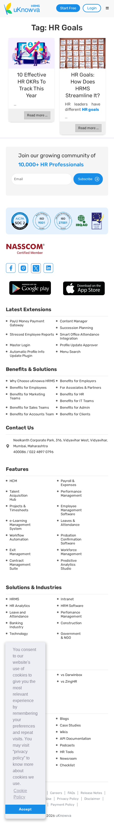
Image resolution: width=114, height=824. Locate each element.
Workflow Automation (19, 537)
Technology (19, 634)
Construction (71, 623)
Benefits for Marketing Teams (27, 396)
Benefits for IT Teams (77, 401)
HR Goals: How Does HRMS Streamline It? (82, 85)
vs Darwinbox (71, 675)
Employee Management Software (71, 510)
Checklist (67, 765)
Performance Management (71, 493)
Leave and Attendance (19, 614)
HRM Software (72, 606)
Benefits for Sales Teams (29, 407)
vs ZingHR (69, 681)
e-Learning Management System (20, 525)
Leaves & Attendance (70, 523)
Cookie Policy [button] (20, 793)
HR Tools (67, 752)
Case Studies (70, 725)
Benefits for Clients (75, 414)
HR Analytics (20, 606)
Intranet (67, 599)
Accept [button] (25, 809)
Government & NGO (71, 636)
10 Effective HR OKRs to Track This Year (31, 85)
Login (92, 8)
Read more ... (37, 115)
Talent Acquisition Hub (19, 495)
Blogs (64, 719)
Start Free (68, 8)
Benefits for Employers (78, 381)
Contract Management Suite (20, 565)
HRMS (14, 599)
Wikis (64, 732)
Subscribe (85, 179)
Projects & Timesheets (19, 508)
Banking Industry (16, 625)
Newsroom (68, 758)
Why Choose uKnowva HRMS (32, 381)
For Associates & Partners (80, 388)
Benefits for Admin (75, 407)
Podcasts (67, 745)
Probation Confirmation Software (71, 539)
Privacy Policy (68, 799)
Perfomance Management (71, 614)
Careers (56, 793)
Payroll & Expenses (68, 483)
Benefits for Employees (28, 388)
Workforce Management (71, 552)
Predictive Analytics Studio (69, 565)
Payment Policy (62, 804)
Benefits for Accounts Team (32, 414)
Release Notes (91, 793)
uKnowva (63, 815)
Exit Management (20, 552)
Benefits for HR (72, 394)
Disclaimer (92, 799)
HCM (13, 481)
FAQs (71, 793)
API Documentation (75, 739)
